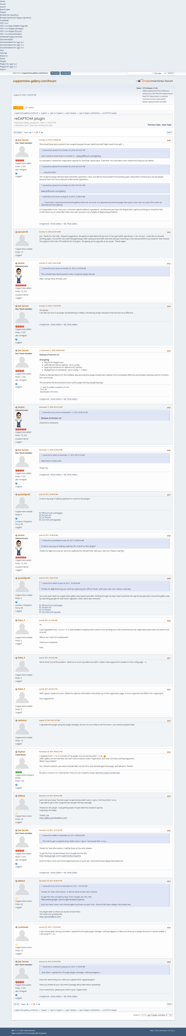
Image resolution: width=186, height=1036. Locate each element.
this (122, 551)
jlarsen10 (23, 231)
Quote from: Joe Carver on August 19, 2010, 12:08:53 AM (64, 196)
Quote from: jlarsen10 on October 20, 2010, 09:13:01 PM (64, 150)
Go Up (16, 1004)
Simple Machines (29, 1030)
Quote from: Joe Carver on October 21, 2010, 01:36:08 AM (64, 268)
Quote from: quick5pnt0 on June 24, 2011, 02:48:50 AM (63, 540)
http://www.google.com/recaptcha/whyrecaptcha (60, 856)
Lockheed (23, 927)
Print (169, 132)
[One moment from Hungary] (16, 784)
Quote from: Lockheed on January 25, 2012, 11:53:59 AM (64, 967)
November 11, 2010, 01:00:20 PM (50, 450)
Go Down (18, 132)
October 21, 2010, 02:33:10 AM (50, 232)
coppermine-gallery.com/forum (34, 81)
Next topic (167, 125)
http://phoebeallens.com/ (50, 917)
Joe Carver (23, 139)
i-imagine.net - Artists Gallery (50, 224)
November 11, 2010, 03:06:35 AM (53, 350)
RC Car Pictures (45, 517)
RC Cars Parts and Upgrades (50, 520)
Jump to (136, 1015)
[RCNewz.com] (16, 518)
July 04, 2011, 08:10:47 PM (48, 689)
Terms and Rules (161, 1030)
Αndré (21, 263)
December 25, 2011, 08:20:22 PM (50, 796)
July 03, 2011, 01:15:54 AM (48, 620)
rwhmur (22, 720)
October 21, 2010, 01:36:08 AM (50, 140)
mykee (21, 751)
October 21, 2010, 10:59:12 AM (50, 263)
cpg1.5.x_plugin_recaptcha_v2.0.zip (55, 387)
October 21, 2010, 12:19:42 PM (50, 306)
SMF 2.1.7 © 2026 (17, 1030)
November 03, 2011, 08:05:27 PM (50, 752)
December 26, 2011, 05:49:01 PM (50, 881)
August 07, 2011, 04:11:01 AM (49, 720)
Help (151, 1030)
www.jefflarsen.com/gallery (89, 156)
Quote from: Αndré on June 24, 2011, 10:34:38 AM (61, 583)
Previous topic (154, 125)
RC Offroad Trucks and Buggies (51, 513)
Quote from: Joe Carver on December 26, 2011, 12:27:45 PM (65, 886)
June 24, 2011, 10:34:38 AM (48, 535)
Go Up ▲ (171, 1030)
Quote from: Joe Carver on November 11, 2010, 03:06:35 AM (65, 412)
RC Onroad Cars (45, 515)
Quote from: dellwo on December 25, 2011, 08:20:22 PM (64, 835)
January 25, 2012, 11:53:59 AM (49, 927)
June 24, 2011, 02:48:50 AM (48, 494)
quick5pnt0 (24, 494)
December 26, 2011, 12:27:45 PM (50, 830)
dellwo (21, 795)
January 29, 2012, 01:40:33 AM (49, 961)
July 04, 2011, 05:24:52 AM (48, 658)
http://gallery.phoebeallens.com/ (53, 818)
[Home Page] (16, 173)
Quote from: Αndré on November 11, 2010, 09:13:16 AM (63, 455)
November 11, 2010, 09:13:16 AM (50, 407)
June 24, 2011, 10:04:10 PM (48, 578)
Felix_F (21, 620)
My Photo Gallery (70, 224)
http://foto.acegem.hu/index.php (107, 773)
